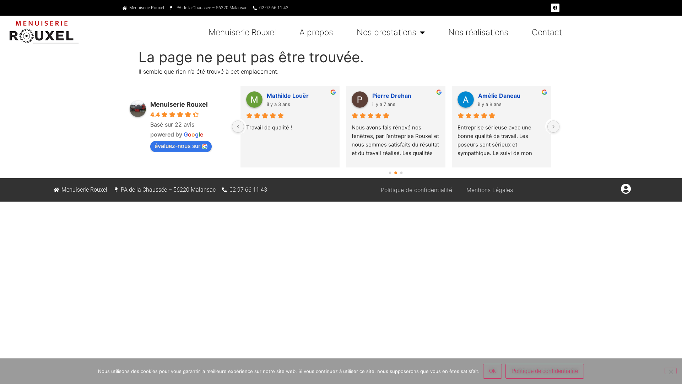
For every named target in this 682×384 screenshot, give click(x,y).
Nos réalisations (478, 32)
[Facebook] (555, 8)
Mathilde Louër (288, 95)
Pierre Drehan (391, 95)
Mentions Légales (489, 189)
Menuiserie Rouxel (242, 32)
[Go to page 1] (395, 172)
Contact (547, 32)
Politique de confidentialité (416, 189)
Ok (492, 371)
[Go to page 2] (401, 172)
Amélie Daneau (499, 95)
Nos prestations (386, 32)
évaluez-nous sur (177, 145)
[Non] (671, 371)
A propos (316, 32)
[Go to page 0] (390, 172)
